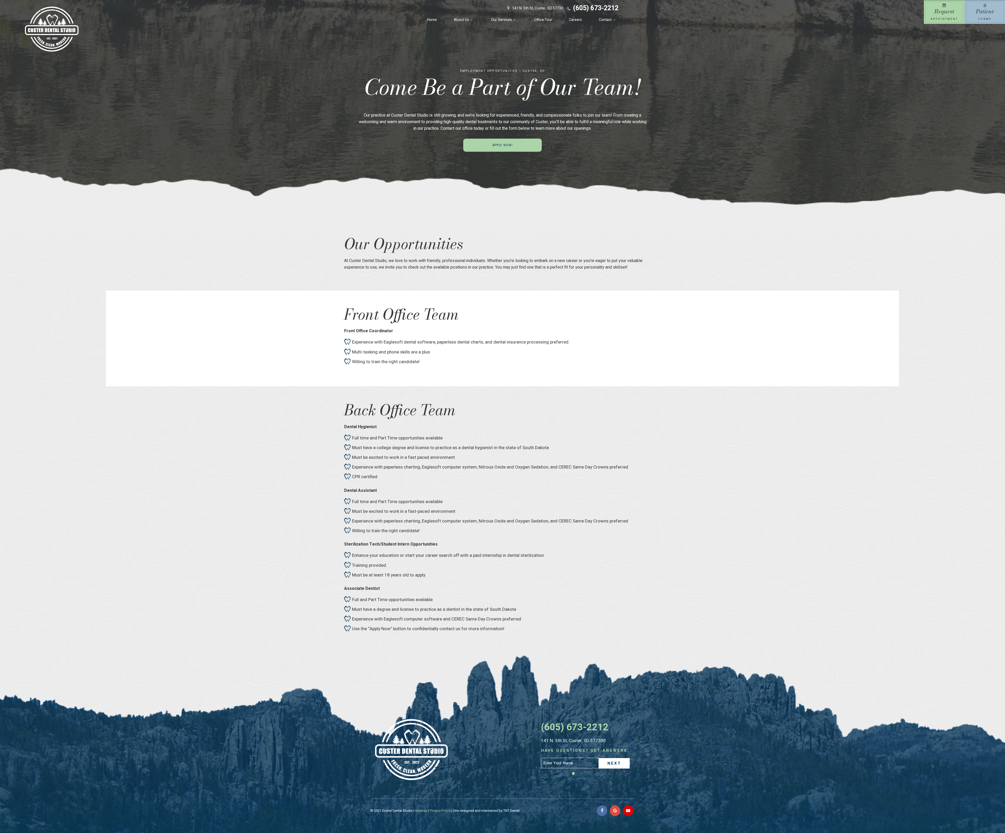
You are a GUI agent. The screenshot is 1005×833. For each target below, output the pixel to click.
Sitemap (421, 810)
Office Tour (543, 20)
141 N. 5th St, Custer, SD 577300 (573, 740)
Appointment (944, 14)
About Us (461, 20)
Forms (985, 14)
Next (614, 763)
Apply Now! (502, 145)
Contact (605, 20)
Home (432, 20)
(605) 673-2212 (595, 8)
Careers (575, 20)
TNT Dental (511, 810)
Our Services (501, 20)
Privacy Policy (440, 810)
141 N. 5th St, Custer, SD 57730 (537, 8)
